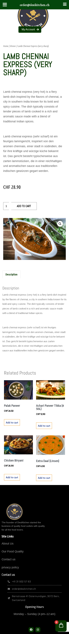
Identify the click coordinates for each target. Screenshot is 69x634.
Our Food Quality (13, 551)
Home (6, 46)
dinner (13, 46)
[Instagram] (37, 629)
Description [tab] (11, 274)
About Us (7, 543)
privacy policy (10, 567)
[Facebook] (31, 629)
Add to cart (24, 206)
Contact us (8, 559)
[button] (60, 224)
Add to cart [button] (12, 422)
